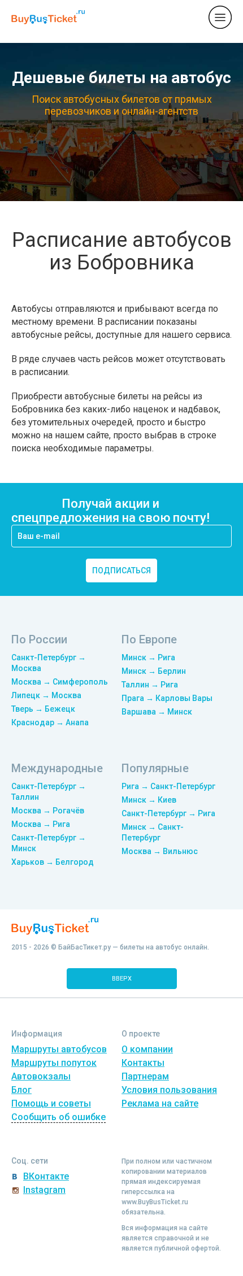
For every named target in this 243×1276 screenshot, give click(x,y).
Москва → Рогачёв (47, 810)
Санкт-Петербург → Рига (168, 813)
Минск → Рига (148, 657)
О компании (147, 1049)
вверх (122, 978)
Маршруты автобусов (59, 1049)
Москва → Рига (40, 824)
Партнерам (145, 1076)
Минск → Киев (149, 799)
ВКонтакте (46, 1176)
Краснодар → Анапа (50, 722)
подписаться (121, 570)
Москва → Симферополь (59, 681)
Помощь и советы (51, 1103)
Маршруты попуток (54, 1062)
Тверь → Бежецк (43, 708)
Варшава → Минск (157, 711)
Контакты (143, 1062)
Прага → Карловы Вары (167, 698)
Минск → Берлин (154, 671)
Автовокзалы (41, 1076)
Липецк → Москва (46, 695)
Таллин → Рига (150, 684)
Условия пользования (169, 1090)
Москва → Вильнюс (160, 851)
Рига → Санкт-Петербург (168, 786)
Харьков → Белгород (52, 861)
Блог (21, 1090)
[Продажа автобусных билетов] (48, 16)
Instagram (44, 1189)
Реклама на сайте (160, 1103)
